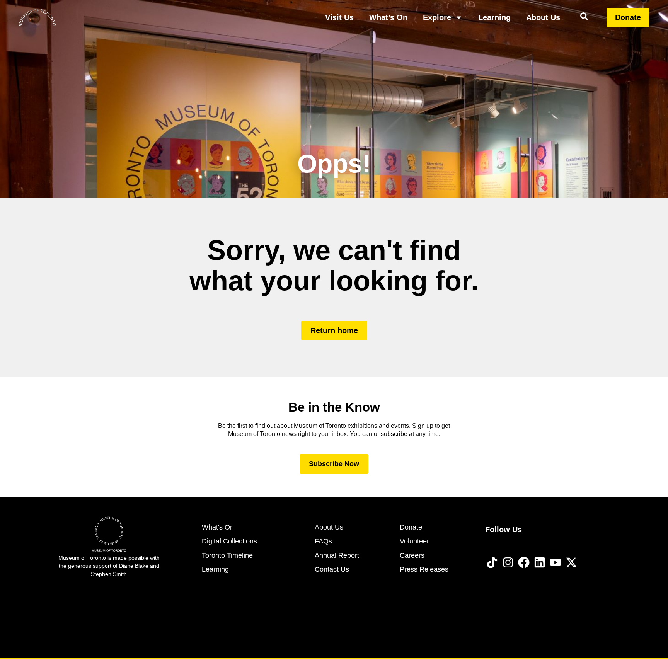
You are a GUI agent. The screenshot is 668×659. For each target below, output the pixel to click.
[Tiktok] (492, 562)
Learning (494, 17)
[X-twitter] (571, 562)
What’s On (388, 17)
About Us (543, 17)
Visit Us (339, 17)
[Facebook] (524, 562)
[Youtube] (555, 562)
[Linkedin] (540, 562)
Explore (437, 17)
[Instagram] (508, 562)
